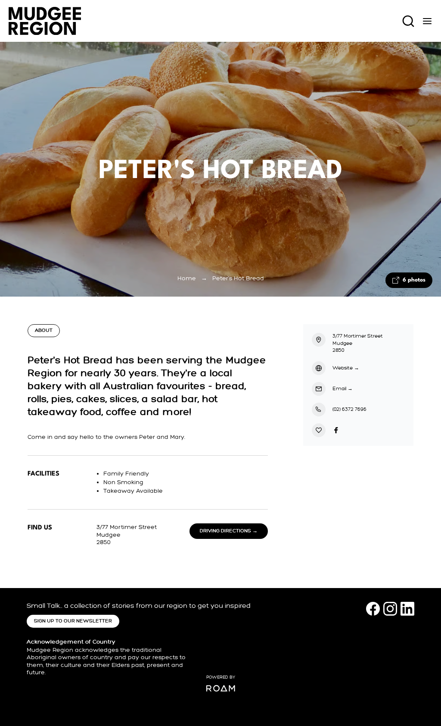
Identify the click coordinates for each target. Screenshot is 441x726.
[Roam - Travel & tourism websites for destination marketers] (220, 688)
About (44, 330)
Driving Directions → (229, 531)
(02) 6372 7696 (349, 409)
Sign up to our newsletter (73, 621)
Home (186, 278)
